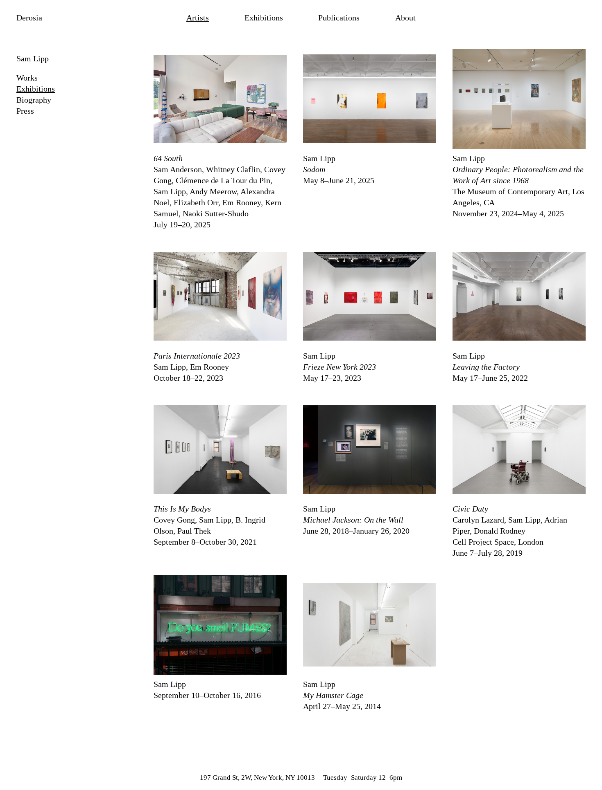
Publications (339, 17)
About (405, 17)
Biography (33, 99)
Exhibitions (263, 17)
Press (25, 110)
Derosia (29, 17)
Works (27, 77)
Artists (197, 17)
